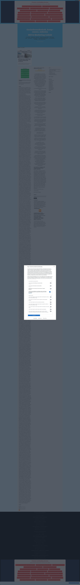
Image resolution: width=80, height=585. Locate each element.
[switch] (50, 283)
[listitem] (40, 281)
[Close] (54, 267)
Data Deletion (35, 318)
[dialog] (40, 292)
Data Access (40, 318)
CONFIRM (34, 315)
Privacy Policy (45, 318)
